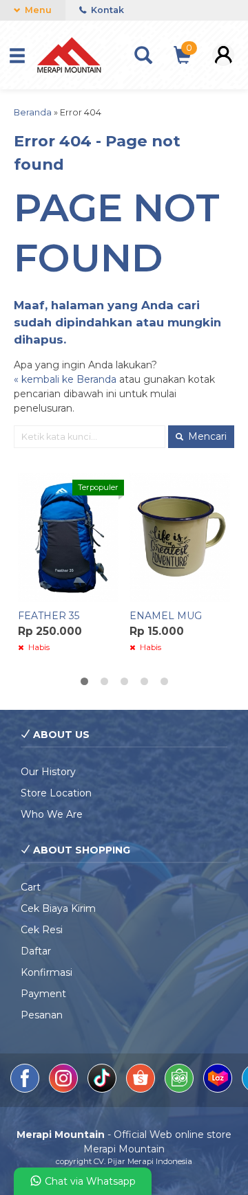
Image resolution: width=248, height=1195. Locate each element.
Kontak (106, 10)
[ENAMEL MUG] (180, 537)
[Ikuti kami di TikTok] (103, 1089)
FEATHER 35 (48, 616)
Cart (31, 887)
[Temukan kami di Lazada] (219, 1089)
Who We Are (52, 814)
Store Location (56, 793)
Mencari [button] (206, 436)
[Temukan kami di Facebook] (26, 1089)
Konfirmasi (46, 972)
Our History (48, 772)
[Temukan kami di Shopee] (142, 1089)
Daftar (36, 951)
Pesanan (42, 1015)
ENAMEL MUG (166, 616)
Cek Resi (42, 930)
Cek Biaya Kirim (58, 908)
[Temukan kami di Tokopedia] (180, 1089)
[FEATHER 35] (68, 537)
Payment (43, 993)
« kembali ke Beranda (65, 379)
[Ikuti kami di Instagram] (65, 1089)
